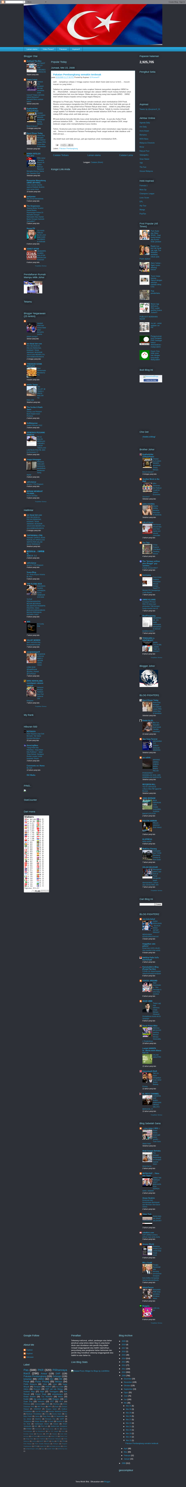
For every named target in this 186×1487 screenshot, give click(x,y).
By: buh (29, 768)
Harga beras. (49, 1429)
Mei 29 (129, 1413)
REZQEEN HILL (148, 784)
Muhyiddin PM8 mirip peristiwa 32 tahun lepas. (157, 1294)
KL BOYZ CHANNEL (150, 1094)
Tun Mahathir (46, 1397)
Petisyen (56, 1443)
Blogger (107, 1482)
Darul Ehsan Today (35, 133)
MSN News (144, 139)
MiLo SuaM (147, 1263)
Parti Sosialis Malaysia (42, 1443)
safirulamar (31, 482)
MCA (61, 1401)
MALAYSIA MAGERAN (35, 199)
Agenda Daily (145, 123)
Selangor (57, 1376)
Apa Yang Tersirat (149, 739)
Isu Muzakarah (40, 1431)
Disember (128, 1379)
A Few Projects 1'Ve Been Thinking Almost (156, 549)
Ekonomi (36, 1389)
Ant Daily (143, 127)
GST (52, 1401)
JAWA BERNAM (148, 798)
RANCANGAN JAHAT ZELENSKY (157, 1218)
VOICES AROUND (149, 981)
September (128, 1389)
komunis (41, 1401)
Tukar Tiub (146, 1214)
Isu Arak (27, 1424)
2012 (124, 1365)
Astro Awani (144, 131)
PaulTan (143, 214)
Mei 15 (129, 1440)
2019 (124, 1345)
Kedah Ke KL (147, 720)
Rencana (39, 1434)
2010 (124, 1372)
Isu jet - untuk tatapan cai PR (156, 325)
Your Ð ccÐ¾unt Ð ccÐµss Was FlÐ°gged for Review (151, 789)
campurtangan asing (32, 1448)
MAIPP (41, 1441)
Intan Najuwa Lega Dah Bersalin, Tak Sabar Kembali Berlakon (35, 736)
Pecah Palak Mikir (150, 1026)
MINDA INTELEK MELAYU (34, 155)
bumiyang (146, 575)
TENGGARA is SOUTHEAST (148, 639)
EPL (141, 202)
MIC (36, 1426)
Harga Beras (39, 1421)
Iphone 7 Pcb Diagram (35, 484)
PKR (41, 1369)
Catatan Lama (126, 155)
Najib (42, 1392)
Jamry (37, 1416)
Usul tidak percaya (55, 1446)
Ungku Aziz (42, 1446)
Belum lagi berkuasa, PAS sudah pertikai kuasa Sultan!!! (156, 308)
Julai (126, 1396)
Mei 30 (129, 1409)
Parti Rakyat (28, 1443)
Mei (125, 1403)
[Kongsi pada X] (67, 145)
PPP (58, 1441)
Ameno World (148, 1244)
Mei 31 (129, 1406)
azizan (65, 1446)
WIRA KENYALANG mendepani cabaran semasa (35, 683)
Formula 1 (143, 186)
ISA (58, 1429)
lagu (43, 1448)
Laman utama (32, 49)
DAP (58, 1373)
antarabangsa (57, 1394)
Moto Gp (143, 190)
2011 (124, 1369)
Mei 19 (129, 1433)
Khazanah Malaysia (54, 1439)
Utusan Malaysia (146, 171)
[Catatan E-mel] (57, 145)
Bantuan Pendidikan (34, 1414)
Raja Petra (47, 1416)
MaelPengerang (148, 616)
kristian (29, 1429)
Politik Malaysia (30, 1384)
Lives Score (144, 198)
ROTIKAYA (31, 732)
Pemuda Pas (50, 1419)
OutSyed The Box (34, 61)
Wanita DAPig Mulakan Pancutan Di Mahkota (157, 510)
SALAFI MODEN (33, 640)
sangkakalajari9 (33, 652)
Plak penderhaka (155, 292)
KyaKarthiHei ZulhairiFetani (32, 110)
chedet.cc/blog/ (148, 437)
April (126, 1449)
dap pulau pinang (40, 1399)
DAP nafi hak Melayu (54, 1389)
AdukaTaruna (147, 1287)
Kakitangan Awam (42, 1424)
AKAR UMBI (147, 1001)
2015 (124, 1355)
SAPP (62, 1419)
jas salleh (146, 757)
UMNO (41, 1379)
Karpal (55, 1424)
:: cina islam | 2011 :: (151, 1128)
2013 (124, 1362)
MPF (47, 1441)
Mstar (142, 147)
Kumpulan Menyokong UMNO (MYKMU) (36, 181)
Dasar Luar (63, 1436)
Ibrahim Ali (61, 1421)
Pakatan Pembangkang (68, 149)
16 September (59, 1416)
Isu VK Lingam (53, 1431)
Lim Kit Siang (40, 1411)
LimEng (34, 1441)
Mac (126, 1452)
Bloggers (55, 1399)
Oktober (127, 1386)
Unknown (29, 1357)
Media (60, 1397)
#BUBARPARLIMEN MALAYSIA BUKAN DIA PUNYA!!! (41, 255)
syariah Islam (51, 1448)
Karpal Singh (40, 1394)
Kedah (26, 1399)
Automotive (38, 1429)
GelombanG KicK (149, 1071)
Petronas (27, 1404)
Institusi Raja (29, 1392)
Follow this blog (151, 380)
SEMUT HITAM (33, 249)
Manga (142, 210)
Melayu (58, 1381)
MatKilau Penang (149, 849)
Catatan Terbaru (61, 155)
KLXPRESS (147, 839)
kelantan (28, 1379)
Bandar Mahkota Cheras (58, 1411)
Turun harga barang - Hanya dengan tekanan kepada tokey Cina (156, 281)
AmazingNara (32, 745)
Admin (26, 1389)
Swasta (54, 1434)
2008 (124, 1463)
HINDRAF (37, 1409)
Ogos (126, 1392)
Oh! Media (31, 775)
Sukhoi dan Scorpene (59, 1426)
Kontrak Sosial (28, 1434)
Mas (53, 1441)
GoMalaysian (32, 423)
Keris (63, 1431)
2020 (124, 1341)
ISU (52, 1379)
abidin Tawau (32, 385)
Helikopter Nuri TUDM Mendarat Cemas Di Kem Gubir (157, 855)
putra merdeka (148, 504)
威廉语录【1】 (32, 556)
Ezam (47, 1404)
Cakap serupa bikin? (150, 568)
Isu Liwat (59, 1387)
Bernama (143, 135)
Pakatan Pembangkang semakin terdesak (77, 74)
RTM (35, 1446)
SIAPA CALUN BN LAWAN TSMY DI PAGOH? (157, 647)
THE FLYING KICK (34, 584)
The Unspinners (33, 206)
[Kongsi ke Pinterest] (72, 145)
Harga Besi (29, 1439)
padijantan (31, 197)
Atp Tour (143, 206)
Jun (125, 1399)
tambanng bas (62, 1448)
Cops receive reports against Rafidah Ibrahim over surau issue (35, 187)
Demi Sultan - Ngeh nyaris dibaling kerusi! (156, 266)
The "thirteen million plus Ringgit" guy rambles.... (151, 563)
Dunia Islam (56, 1414)
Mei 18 (129, 1437)
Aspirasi (29, 1350)
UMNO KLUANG (149, 600)
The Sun (143, 167)
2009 (124, 1376)
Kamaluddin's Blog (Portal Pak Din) (150, 968)
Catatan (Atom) (97, 162)
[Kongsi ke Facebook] (69, 145)
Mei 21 (129, 1426)
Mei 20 (129, 1430)
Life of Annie (147, 522)
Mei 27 (129, 1420)
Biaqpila (145, 1306)
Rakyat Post (144, 151)
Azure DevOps (32, 496)
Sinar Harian (144, 159)
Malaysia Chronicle (147, 143)
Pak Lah (44, 1426)
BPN (50, 1406)
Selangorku (144, 155)
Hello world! (146, 842)
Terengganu (54, 1392)
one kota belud (148, 919)
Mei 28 (129, 1416)
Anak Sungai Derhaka (151, 1151)
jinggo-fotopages (34, 459)
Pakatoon (63, 49)
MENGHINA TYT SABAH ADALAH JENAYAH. (157, 745)
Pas (26, 1369)
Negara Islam (51, 1409)
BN (60, 1379)
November (128, 1382)
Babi (57, 1406)
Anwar (44, 1373)
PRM (63, 1441)
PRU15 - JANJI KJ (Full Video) (157, 825)
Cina (47, 1414)
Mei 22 (129, 1423)
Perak (26, 1381)
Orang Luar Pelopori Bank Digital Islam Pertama (34, 414)
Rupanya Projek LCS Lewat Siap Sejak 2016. (157, 1250)
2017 (124, 1348)
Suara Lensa (32, 80)
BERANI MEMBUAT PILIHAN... (35, 492)
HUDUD (48, 1387)
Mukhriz (38, 1419)
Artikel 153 (54, 1436)
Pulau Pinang (42, 1381)
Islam (55, 1384)
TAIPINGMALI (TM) (34, 535)
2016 (124, 1352)
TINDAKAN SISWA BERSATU (34, 365)
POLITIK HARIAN (149, 821)
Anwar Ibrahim (148, 1198)
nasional (38, 1404)
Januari (127, 1459)
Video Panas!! (48, 49)
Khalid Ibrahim (30, 1397)
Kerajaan (37, 1387)
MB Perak (41, 1406)
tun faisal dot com (34, 344)
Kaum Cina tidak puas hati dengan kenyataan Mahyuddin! (155, 355)
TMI (141, 163)
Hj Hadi (50, 1421)
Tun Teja (146, 543)
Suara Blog (31, 572)
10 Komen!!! (94, 77)
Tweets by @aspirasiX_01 (150, 109)
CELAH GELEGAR (150, 867)
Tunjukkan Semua (40, 266)
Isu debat (27, 1419)
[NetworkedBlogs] (150, 376)
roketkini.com (148, 1233)
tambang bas (44, 1436)
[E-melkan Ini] (61, 145)
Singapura (27, 1421)
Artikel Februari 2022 (34, 425)
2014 (124, 1358)
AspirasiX (76, 49)
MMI (28, 622)
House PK (31, 228)
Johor (45, 1384)
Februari (127, 1455)
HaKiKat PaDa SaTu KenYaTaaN (150, 959)
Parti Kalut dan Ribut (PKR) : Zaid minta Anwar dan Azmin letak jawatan (156, 236)
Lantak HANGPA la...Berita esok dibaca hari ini (151, 1050)
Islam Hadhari (40, 1439)
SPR (47, 1434)
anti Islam (34, 1436)
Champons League (147, 194)
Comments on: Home (36, 766)
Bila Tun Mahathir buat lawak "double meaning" (157, 727)
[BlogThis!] (64, 145)
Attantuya (56, 1404)
